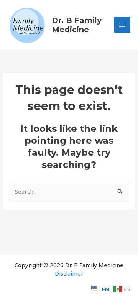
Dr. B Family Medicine (77, 25)
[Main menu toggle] (122, 25)
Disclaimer (69, 273)
